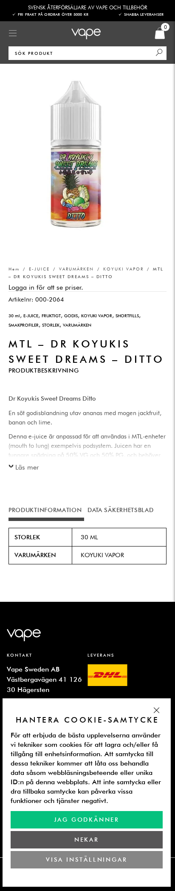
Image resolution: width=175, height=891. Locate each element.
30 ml (14, 315)
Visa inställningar (86, 859)
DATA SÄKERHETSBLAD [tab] (121, 510)
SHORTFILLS (127, 315)
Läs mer (27, 467)
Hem (14, 268)
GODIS (71, 315)
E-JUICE (39, 268)
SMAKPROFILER (23, 324)
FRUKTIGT (51, 315)
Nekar (86, 839)
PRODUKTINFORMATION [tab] (45, 510)
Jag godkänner (86, 819)
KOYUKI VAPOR (123, 268)
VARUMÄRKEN (76, 268)
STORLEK (50, 324)
